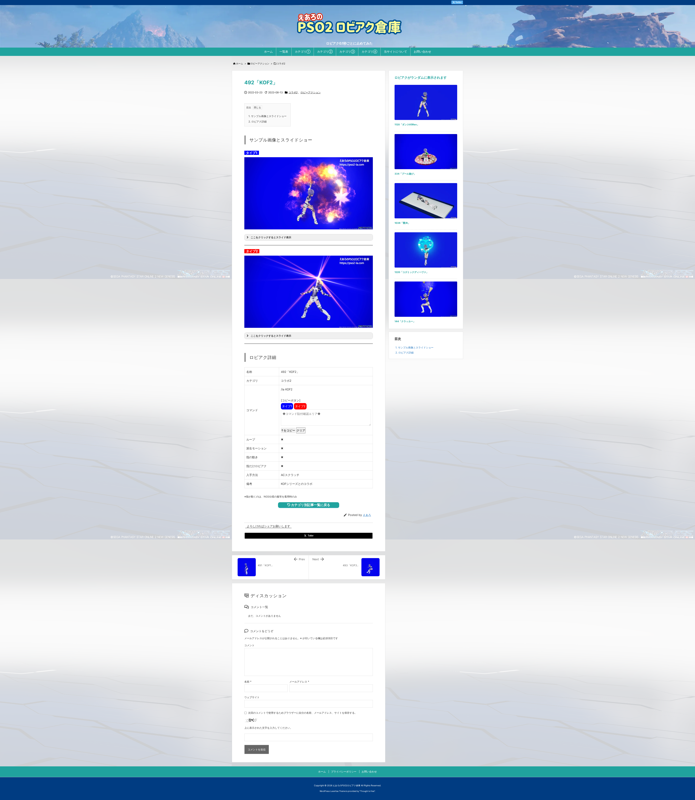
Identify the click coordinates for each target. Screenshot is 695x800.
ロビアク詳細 (257, 121)
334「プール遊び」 (405, 173)
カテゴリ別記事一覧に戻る (310, 505)
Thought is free (367, 791)
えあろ (367, 515)
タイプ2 (300, 406)
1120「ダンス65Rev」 (407, 124)
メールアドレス (299, 681)
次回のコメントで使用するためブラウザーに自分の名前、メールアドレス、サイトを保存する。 (302, 712)
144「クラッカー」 (405, 321)
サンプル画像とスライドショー (267, 116)
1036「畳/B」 (402, 222)
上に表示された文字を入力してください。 (268, 727)
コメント (249, 645)
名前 (247, 681)
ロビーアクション (259, 63)
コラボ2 (281, 63)
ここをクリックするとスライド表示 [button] (271, 237)
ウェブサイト (252, 697)
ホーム (239, 63)
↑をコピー (288, 430)
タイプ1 (287, 406)
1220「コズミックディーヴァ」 (411, 272)
